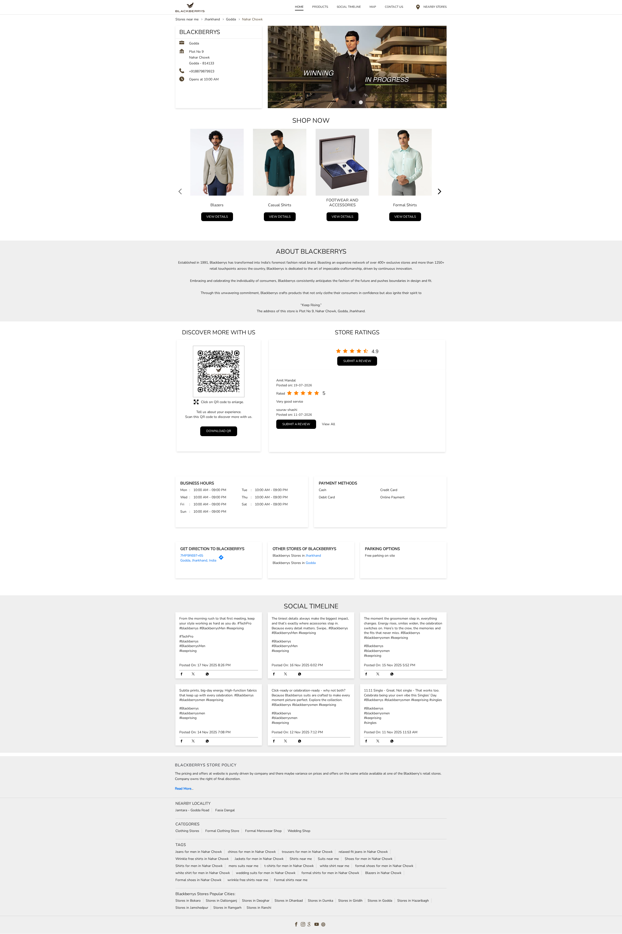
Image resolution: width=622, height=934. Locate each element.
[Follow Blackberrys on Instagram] (304, 925)
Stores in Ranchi (259, 907)
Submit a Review (357, 361)
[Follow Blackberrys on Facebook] (297, 925)
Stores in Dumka (320, 900)
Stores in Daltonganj (221, 900)
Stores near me (187, 19)
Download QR (218, 431)
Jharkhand (212, 19)
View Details (217, 216)
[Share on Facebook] (182, 674)
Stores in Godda (380, 900)
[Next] (441, 176)
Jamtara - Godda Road (192, 810)
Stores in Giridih (350, 900)
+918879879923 (201, 71)
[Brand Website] (324, 925)
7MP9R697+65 (191, 555)
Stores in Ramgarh (227, 907)
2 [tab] (361, 102)
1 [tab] (353, 102)
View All (328, 424)
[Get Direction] (222, 558)
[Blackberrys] (190, 7)
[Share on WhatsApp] (206, 674)
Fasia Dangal (225, 810)
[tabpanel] (357, 67)
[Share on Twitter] (194, 674)
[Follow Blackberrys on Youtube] (317, 925)
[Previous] (181, 176)
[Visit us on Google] (311, 925)
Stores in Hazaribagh (413, 900)
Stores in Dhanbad (289, 900)
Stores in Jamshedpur (191, 907)
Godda (231, 19)
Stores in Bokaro (188, 900)
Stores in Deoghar (255, 900)
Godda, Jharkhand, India (198, 560)
